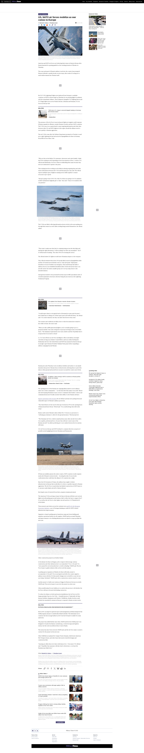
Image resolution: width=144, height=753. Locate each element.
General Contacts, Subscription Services (81, 738)
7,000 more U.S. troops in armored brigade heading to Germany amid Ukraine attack (64, 111)
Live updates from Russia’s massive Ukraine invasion (61, 301)
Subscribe (54, 736)
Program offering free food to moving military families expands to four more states (52, 704)
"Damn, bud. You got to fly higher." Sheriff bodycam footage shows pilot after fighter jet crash (101, 40)
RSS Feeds (54, 740)
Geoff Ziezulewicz (66, 305)
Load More (60, 722)
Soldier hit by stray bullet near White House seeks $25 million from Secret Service (52, 714)
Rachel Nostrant (58, 305)
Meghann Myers (52, 117)
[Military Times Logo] (16, 1)
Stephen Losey (54, 22)
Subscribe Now (139, 1)
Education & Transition (103, 1)
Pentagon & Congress (114, 1)
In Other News (42, 673)
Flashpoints (95, 1)
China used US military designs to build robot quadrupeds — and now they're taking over (96, 27)
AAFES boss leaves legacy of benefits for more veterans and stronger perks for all (52, 676)
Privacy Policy (35, 736)
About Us (95, 736)
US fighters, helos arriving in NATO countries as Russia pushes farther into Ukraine (64, 377)
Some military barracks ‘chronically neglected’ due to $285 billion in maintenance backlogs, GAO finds (96, 388)
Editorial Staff (75, 740)
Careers (95, 738)
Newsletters (54, 738)
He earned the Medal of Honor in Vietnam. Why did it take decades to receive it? (97, 375)
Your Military (43, 14)
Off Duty (121, 1)
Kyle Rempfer (67, 383)
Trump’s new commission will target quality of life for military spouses (51, 686)
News (83, 1)
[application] (97, 20)
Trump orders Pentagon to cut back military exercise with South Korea (102, 47)
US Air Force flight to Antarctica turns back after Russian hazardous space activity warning (97, 402)
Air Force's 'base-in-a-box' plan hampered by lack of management (55, 607)
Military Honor (132, 1)
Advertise (75, 736)
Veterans (126, 1)
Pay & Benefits (89, 1)
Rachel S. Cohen (44, 22)
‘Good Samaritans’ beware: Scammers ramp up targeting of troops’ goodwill (52, 695)
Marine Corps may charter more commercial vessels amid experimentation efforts (97, 395)
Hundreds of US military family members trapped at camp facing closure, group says (96, 381)
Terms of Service (35, 738)
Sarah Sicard (51, 305)
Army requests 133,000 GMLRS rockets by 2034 (101, 33)
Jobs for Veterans (97, 740)
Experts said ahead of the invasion (47, 398)
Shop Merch (54, 741)
